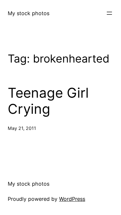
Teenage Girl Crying (48, 101)
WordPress (72, 199)
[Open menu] (109, 13)
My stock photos (28, 13)
